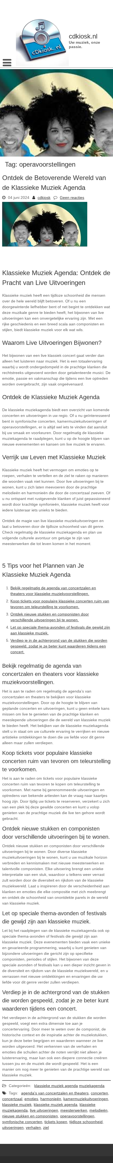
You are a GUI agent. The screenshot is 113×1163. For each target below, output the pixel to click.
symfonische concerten (22, 1122)
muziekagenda (91, 1085)
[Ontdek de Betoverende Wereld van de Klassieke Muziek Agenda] (44, 245)
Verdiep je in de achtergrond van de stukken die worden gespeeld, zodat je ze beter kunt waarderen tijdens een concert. (58, 646)
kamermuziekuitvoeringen (85, 1099)
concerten (99, 1093)
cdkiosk (44, 197)
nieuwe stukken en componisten (30, 1116)
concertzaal (12, 1099)
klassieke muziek (17, 1104)
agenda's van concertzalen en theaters (55, 1093)
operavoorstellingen (77, 1116)
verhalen (33, 1127)
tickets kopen (55, 1122)
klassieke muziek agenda (56, 1085)
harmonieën (50, 1099)
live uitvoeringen (44, 1110)
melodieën (98, 1110)
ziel (46, 1127)
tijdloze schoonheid (86, 1122)
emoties (31, 1099)
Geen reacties (72, 197)
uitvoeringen (13, 1127)
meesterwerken (73, 1110)
